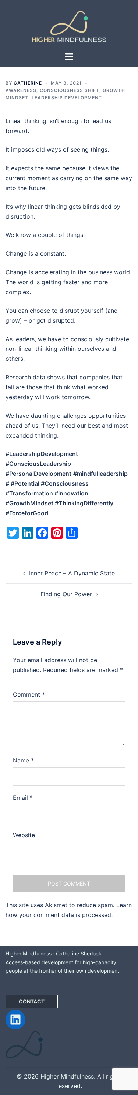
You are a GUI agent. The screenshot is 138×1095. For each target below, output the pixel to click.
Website (24, 835)
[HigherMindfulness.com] (69, 25)
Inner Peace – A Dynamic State (72, 573)
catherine (28, 83)
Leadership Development (67, 97)
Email (23, 797)
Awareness (21, 90)
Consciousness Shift (69, 90)
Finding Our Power (66, 594)
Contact (32, 1001)
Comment (29, 694)
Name (23, 760)
